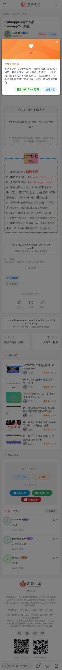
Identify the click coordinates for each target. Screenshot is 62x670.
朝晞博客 (50, 89)
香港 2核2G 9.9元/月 (28, 89)
